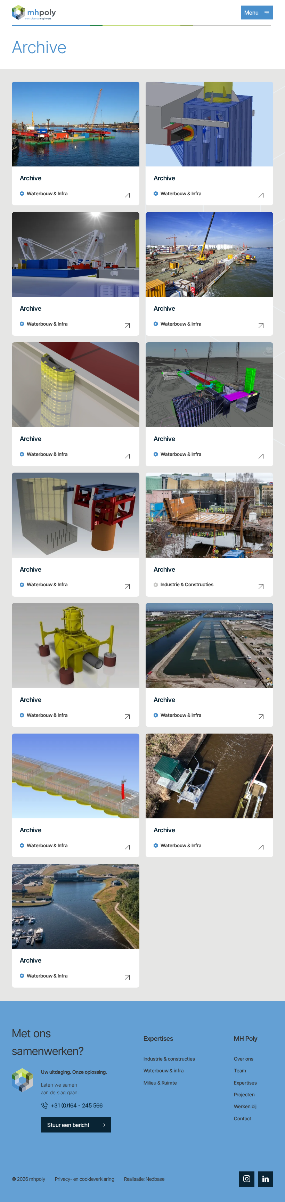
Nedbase (155, 1179)
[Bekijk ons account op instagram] (246, 1179)
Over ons (243, 1059)
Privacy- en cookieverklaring (84, 1179)
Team (240, 1070)
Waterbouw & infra (164, 1070)
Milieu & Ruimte (160, 1083)
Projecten (244, 1094)
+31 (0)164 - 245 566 (77, 1105)
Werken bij (245, 1106)
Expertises (245, 1083)
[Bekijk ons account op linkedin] (265, 1179)
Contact (242, 1118)
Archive (30, 178)
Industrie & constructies (169, 1059)
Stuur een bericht (68, 1124)
